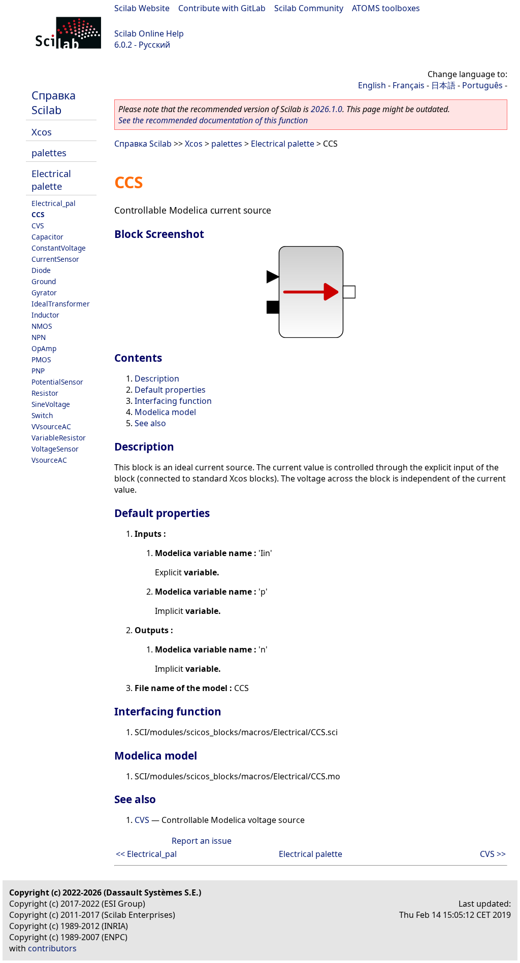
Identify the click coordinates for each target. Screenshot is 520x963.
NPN (38, 337)
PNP (38, 370)
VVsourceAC (51, 426)
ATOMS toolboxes (386, 8)
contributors (52, 948)
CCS (37, 214)
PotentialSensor (57, 382)
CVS (37, 225)
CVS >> (493, 853)
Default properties (170, 389)
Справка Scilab (53, 102)
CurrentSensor (55, 259)
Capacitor (47, 237)
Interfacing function (173, 400)
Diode (41, 270)
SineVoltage (50, 404)
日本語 (443, 85)
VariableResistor (58, 437)
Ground (43, 281)
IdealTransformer (60, 303)
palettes (49, 152)
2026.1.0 (326, 109)
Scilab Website (142, 8)
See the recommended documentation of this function (213, 120)
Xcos (41, 131)
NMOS (41, 326)
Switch (42, 415)
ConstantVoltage (58, 248)
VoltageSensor (55, 449)
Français (409, 85)
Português (482, 85)
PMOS (41, 359)
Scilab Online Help (149, 33)
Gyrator (44, 292)
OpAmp (43, 348)
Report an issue (202, 840)
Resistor (44, 393)
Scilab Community (308, 8)
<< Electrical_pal (146, 853)
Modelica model (165, 412)
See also (150, 423)
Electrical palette (51, 179)
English (372, 85)
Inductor (45, 315)
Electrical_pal (53, 203)
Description (157, 378)
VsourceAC (49, 460)
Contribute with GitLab (222, 8)
